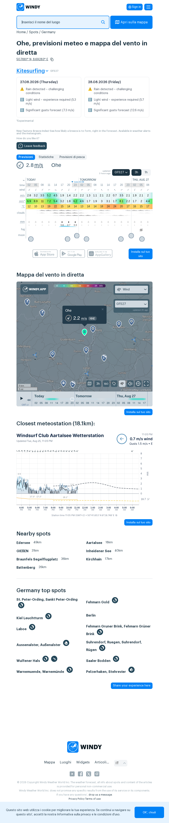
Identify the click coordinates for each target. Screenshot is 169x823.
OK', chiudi (149, 812)
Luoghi (65, 762)
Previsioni (26, 157)
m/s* (22, 201)
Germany (48, 32)
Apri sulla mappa (134, 22)
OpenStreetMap (131, 389)
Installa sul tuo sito (140, 254)
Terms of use (93, 799)
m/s (38, 165)
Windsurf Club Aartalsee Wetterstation (60, 435)
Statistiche (46, 157)
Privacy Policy (76, 799)
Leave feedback (34, 145)
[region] (84, 337)
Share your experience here (131, 685)
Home (21, 32)
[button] (52, 59)
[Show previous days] (29, 400)
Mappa (49, 762)
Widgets (83, 762)
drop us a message (100, 795)
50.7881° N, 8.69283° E (32, 59)
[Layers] (89, 383)
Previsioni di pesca (72, 157)
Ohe (56, 165)
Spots (33, 32)
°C (23, 206)
